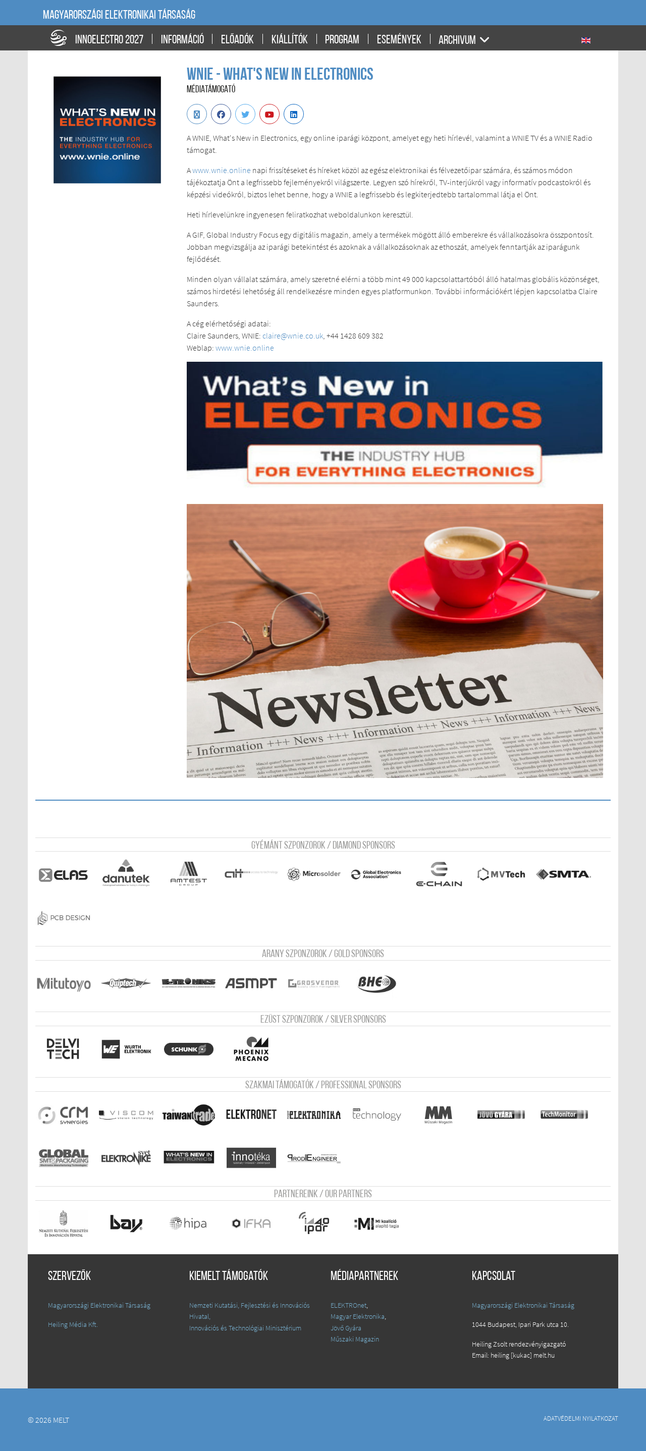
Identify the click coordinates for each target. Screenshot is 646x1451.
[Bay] (126, 1223)
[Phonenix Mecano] (251, 1049)
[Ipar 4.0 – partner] (314, 1223)
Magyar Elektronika (358, 1316)
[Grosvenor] (314, 983)
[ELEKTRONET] (251, 1114)
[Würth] (126, 1049)
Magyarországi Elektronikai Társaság (119, 16)
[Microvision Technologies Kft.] (501, 874)
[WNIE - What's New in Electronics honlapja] (197, 114)
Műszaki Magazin (355, 1339)
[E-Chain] (439, 874)
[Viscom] (126, 1114)
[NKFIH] (63, 1223)
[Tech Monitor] (564, 1114)
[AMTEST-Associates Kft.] (188, 874)
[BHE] (376, 983)
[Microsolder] (314, 874)
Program (342, 40)
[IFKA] (251, 1223)
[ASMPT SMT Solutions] (251, 983)
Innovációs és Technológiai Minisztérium (245, 1327)
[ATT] (251, 874)
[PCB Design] (63, 917)
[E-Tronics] (188, 983)
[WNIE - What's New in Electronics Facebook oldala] (221, 114)
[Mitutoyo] (63, 983)
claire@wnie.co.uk (292, 335)
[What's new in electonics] (188, 1158)
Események (399, 40)
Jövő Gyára (346, 1327)
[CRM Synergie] (63, 1114)
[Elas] (63, 874)
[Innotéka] (251, 1158)
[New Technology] (376, 1114)
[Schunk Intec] (188, 1049)
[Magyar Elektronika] (314, 1114)
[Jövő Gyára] (501, 1114)
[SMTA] (564, 874)
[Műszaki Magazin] (439, 1114)
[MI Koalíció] (376, 1223)
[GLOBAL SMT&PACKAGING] (63, 1158)
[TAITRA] (188, 1114)
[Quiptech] (126, 983)
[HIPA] (188, 1223)
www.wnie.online (245, 348)
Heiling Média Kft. (73, 1324)
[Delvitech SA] (63, 1049)
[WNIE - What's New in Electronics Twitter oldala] (245, 114)
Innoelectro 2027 (109, 40)
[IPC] (376, 874)
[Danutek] (126, 874)
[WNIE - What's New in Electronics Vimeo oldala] (294, 114)
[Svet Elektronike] (126, 1158)
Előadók (237, 40)
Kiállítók (290, 40)
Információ (182, 40)
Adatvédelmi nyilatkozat (581, 1418)
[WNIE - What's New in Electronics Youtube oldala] (269, 114)
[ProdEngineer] (314, 1158)
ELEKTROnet (348, 1305)
